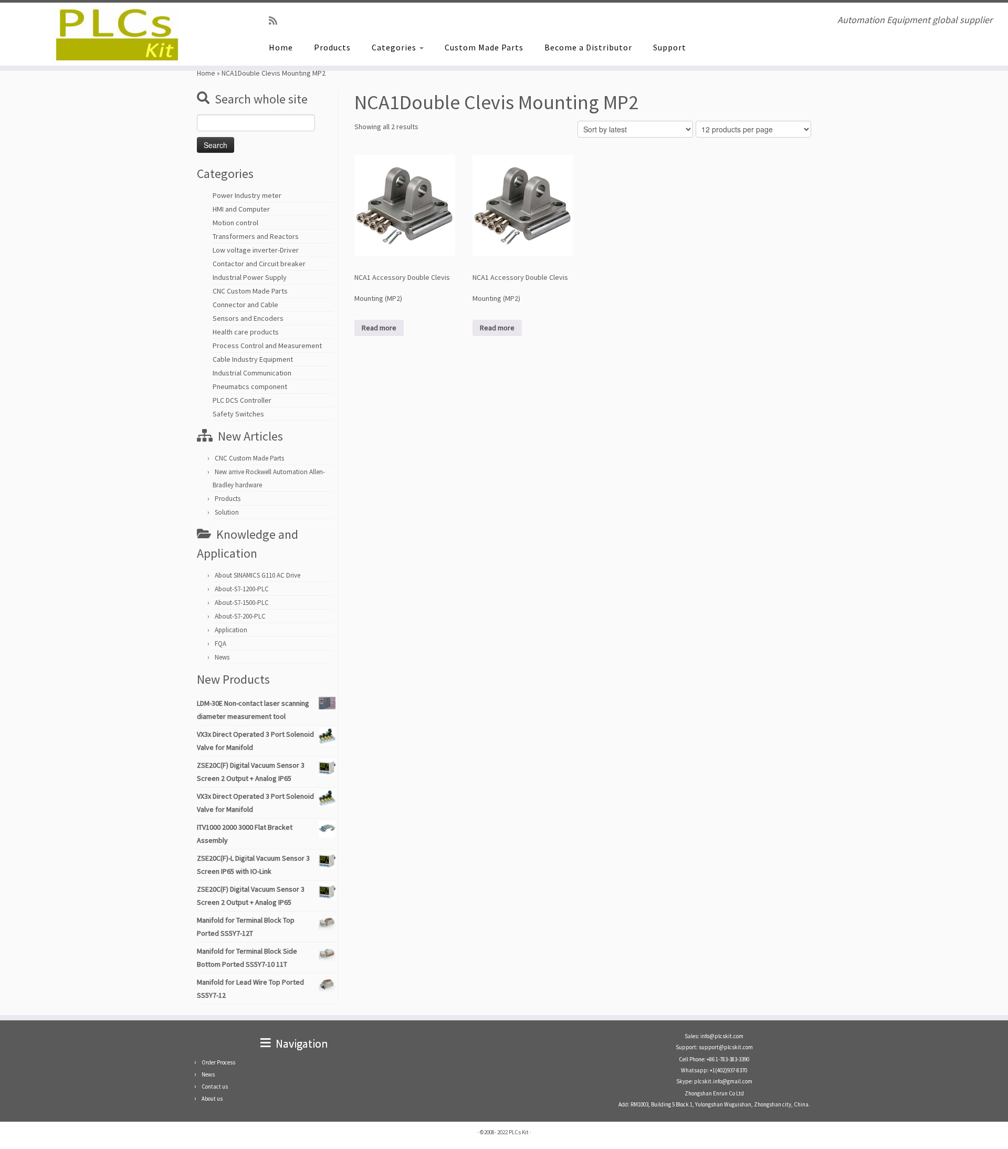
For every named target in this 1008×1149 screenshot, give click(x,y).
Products (332, 47)
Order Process (218, 1062)
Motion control (235, 222)
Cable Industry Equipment (253, 359)
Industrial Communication (252, 373)
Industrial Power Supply (250, 277)
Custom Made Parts (484, 47)
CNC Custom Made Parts (250, 291)
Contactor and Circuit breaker (259, 263)
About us (212, 1098)
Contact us (215, 1086)
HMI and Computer (241, 209)
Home (281, 47)
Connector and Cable (245, 304)
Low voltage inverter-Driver (256, 250)
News (222, 657)
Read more (379, 327)
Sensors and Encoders (248, 318)
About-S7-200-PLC (240, 616)
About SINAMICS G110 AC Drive (257, 575)
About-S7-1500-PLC (242, 602)
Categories (395, 47)
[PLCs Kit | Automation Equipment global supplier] (116, 34)
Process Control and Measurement (267, 345)
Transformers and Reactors (256, 236)
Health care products (246, 332)
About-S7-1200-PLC (242, 588)
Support (669, 47)
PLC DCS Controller (242, 400)
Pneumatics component (250, 386)
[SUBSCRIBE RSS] (276, 21)
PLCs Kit (519, 1132)
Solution (227, 512)
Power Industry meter (247, 195)
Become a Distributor (588, 47)
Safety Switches (238, 414)
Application (231, 629)
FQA (220, 643)
